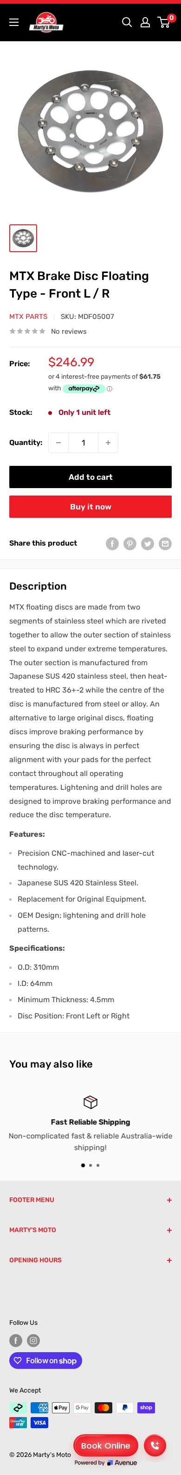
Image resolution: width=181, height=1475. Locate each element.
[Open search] (127, 22)
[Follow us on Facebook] (15, 1340)
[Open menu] (14, 22)
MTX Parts (28, 316)
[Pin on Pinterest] (129, 543)
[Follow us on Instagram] (33, 1340)
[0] (164, 22)
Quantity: (26, 442)
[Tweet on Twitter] (147, 543)
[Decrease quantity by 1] (58, 442)
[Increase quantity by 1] (108, 442)
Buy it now (90, 506)
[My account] (145, 22)
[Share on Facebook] (112, 543)
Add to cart (91, 477)
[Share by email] (165, 543)
